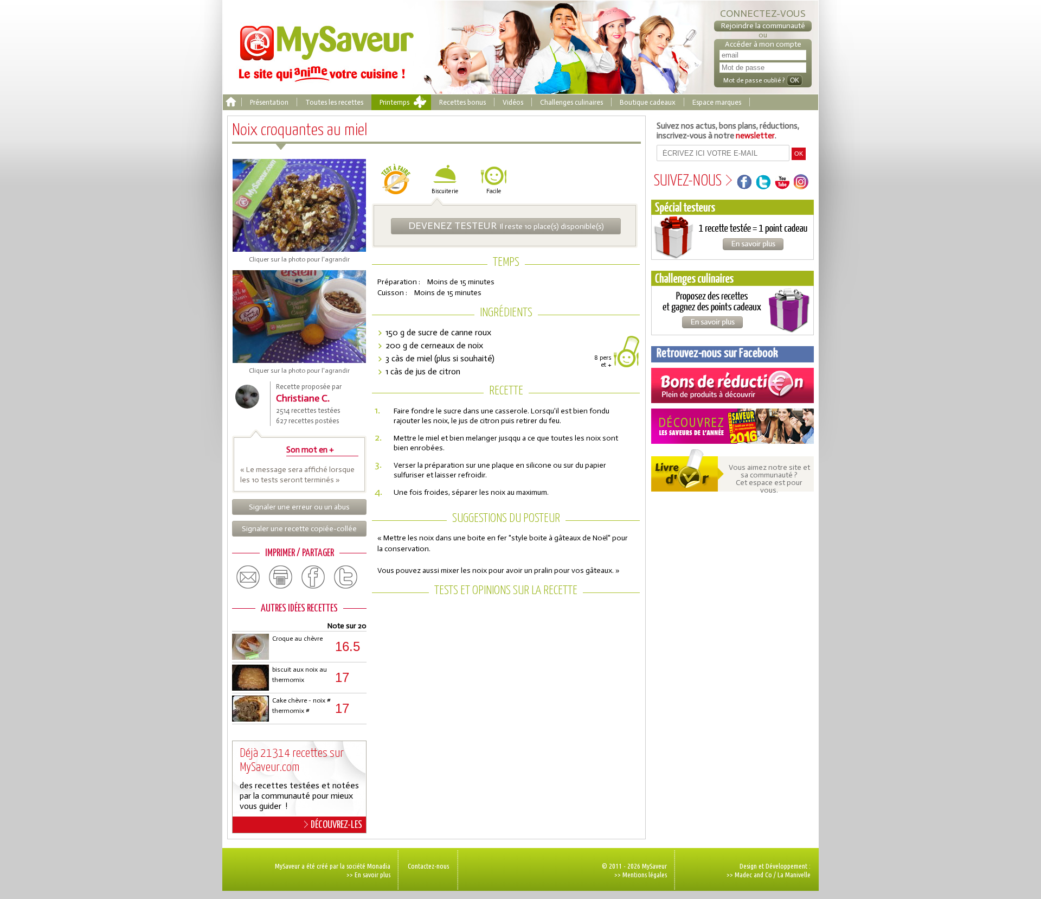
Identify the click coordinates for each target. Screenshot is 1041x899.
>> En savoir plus (368, 874)
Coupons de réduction (732, 385)
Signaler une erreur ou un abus (299, 507)
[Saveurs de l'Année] (732, 426)
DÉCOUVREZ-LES (336, 825)
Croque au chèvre (297, 638)
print (281, 577)
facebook (313, 577)
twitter (346, 577)
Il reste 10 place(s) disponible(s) (506, 226)
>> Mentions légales (640, 874)
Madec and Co (753, 874)
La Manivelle (794, 874)
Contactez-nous (428, 866)
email (248, 577)
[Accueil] (231, 102)
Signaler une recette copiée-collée (299, 528)
